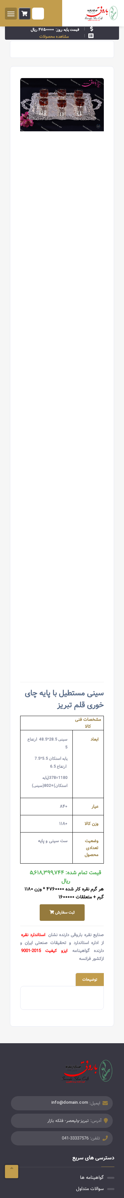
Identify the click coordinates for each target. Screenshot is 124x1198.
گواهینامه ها (92, 1177)
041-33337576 (75, 1138)
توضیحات (89, 979)
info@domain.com (69, 1102)
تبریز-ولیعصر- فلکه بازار (68, 1120)
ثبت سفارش (64, 912)
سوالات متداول (90, 1188)
